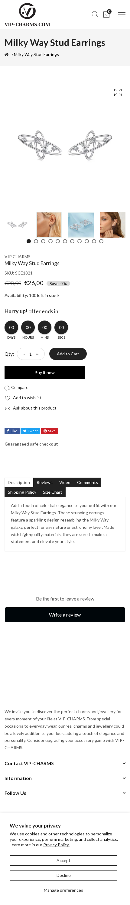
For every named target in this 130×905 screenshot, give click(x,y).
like (14, 431)
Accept (63, 860)
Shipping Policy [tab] (22, 492)
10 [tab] (94, 241)
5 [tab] (58, 241)
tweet (33, 431)
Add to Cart (68, 353)
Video (64, 482)
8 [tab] (79, 241)
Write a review (65, 614)
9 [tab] (87, 241)
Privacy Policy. (56, 844)
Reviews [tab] (45, 482)
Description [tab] (19, 482)
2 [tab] (36, 241)
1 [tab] (29, 241)
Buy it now (45, 372)
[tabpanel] (17, 225)
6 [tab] (65, 241)
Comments (87, 482)
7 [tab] (72, 241)
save (52, 431)
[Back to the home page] (6, 54)
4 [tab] (50, 241)
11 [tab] (101, 241)
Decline (64, 875)
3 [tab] (43, 241)
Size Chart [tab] (52, 492)
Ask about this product (34, 407)
